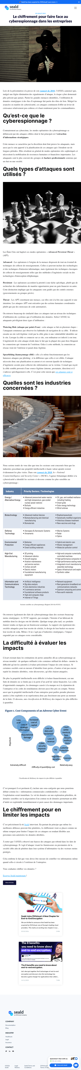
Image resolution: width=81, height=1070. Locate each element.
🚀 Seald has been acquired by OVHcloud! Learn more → (38, 2)
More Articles (9, 882)
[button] (76, 1065)
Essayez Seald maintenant (14, 875)
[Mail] (13, 1051)
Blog (6, 1028)
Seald (26, 824)
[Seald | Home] (13, 7)
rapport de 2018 (47, 90)
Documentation (10, 1025)
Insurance (8, 1042)
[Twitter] (6, 1051)
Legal (7, 1039)
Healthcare (8, 1036)
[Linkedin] (9, 1051)
